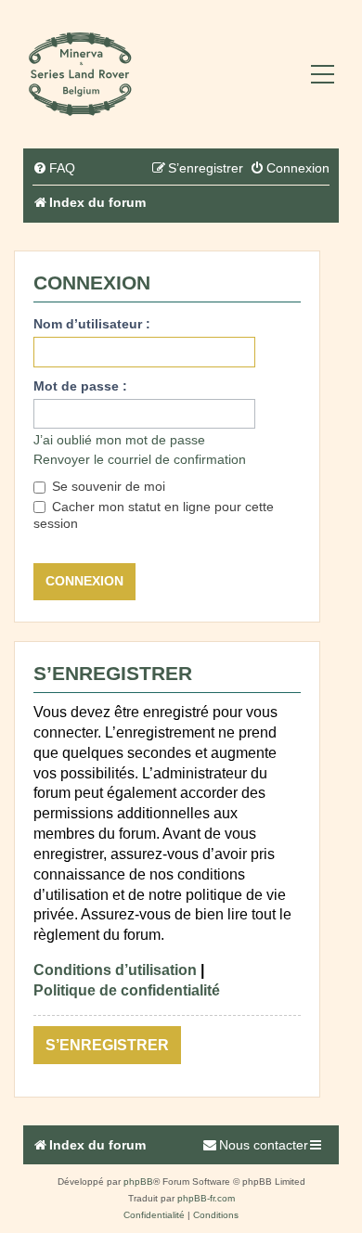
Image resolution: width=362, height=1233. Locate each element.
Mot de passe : (80, 386)
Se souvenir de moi (106, 486)
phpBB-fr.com (206, 1198)
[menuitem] (53, 168)
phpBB (138, 1181)
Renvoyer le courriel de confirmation (139, 459)
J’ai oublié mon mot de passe (119, 439)
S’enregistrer (107, 1045)
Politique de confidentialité (126, 990)
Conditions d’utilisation (115, 970)
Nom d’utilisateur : (91, 323)
